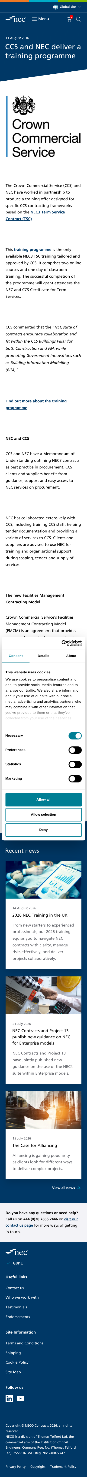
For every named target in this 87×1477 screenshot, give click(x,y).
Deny (43, 830)
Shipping (13, 1353)
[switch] (75, 750)
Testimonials (16, 1307)
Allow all (43, 800)
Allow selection (43, 815)
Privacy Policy (16, 1467)
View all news (63, 1188)
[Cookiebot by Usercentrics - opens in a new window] (62, 643)
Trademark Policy (63, 1467)
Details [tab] (43, 656)
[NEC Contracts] (16, 19)
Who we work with (22, 1297)
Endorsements (18, 1317)
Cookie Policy (17, 1362)
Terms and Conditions (24, 1343)
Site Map (13, 1372)
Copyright (37, 1467)
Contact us (15, 1288)
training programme (32, 249)
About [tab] (71, 656)
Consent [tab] (16, 656)
